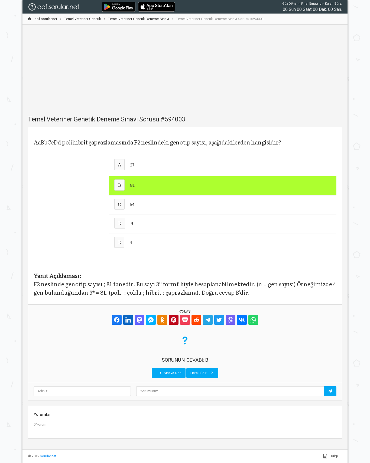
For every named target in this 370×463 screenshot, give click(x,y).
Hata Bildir (198, 373)
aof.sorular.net (45, 19)
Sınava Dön (172, 373)
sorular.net (48, 456)
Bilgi (334, 456)
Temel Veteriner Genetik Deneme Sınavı (138, 19)
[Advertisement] (185, 67)
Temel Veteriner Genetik (82, 19)
